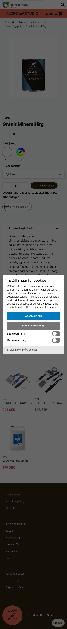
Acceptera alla (33, 315)
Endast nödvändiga (33, 325)
